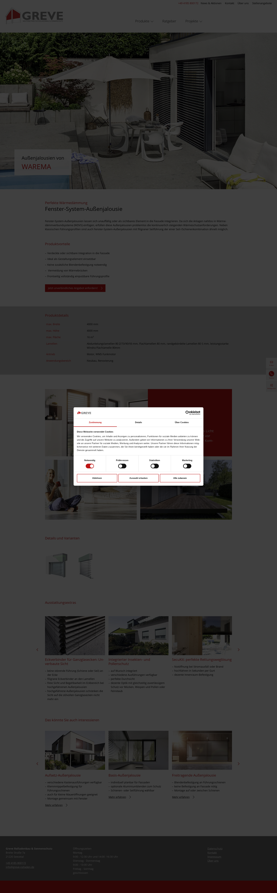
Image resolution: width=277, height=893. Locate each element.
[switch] (122, 466)
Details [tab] (138, 422)
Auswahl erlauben (138, 478)
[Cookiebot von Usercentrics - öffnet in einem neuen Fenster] (187, 413)
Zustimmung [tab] (95, 422)
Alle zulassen (180, 478)
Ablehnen (97, 478)
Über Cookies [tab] (182, 422)
